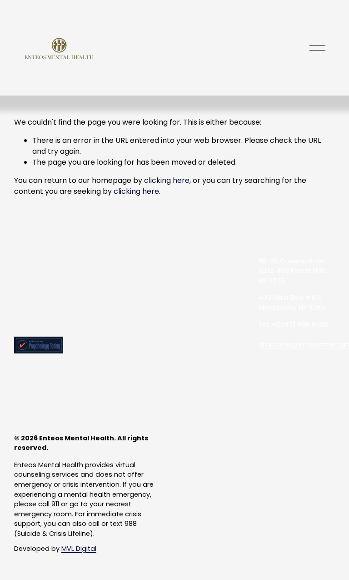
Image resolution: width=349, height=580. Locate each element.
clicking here (166, 180)
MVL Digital (78, 548)
